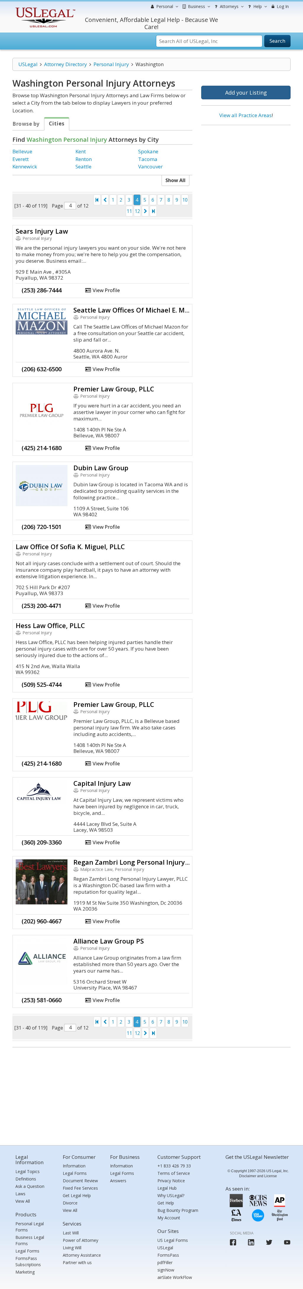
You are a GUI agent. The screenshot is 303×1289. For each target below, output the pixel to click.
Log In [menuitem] (282, 6)
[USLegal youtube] (287, 1242)
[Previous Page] (105, 200)
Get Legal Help (77, 1195)
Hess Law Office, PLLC (50, 625)
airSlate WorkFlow (174, 1277)
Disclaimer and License (258, 1176)
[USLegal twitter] (269, 1242)
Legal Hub (167, 1188)
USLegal (28, 64)
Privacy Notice (171, 1180)
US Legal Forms (172, 1240)
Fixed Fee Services (80, 1188)
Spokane (148, 151)
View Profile (105, 290)
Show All (175, 180)
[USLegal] (44, 8)
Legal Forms (27, 1251)
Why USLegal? (170, 1195)
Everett (20, 159)
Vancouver (150, 166)
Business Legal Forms (29, 1240)
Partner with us (77, 1262)
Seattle (83, 166)
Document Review (80, 1180)
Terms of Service (173, 1173)
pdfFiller (165, 1262)
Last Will (71, 1233)
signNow (165, 1270)
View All (22, 1201)
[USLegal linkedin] (251, 1242)
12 (137, 211)
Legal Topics (27, 1171)
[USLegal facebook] (233, 1242)
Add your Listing (246, 92)
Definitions (25, 1179)
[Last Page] (153, 211)
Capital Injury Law (102, 783)
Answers (118, 1180)
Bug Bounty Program (177, 1210)
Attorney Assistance (82, 1255)
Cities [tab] (57, 123)
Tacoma (147, 159)
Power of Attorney (80, 1240)
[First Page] (97, 200)
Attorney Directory (65, 64)
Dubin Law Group (100, 467)
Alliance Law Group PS (108, 940)
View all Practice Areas (245, 115)
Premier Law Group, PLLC (113, 388)
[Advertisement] (246, 168)
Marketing (25, 1272)
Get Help (165, 1203)
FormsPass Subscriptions (28, 1261)
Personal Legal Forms (29, 1227)
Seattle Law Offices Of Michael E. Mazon (136, 309)
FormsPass (168, 1255)
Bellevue (22, 151)
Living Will (72, 1247)
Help (257, 6)
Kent (80, 151)
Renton (83, 159)
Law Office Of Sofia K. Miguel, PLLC (70, 546)
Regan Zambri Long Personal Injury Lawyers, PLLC (152, 862)
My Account (168, 1218)
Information (74, 1166)
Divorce (70, 1203)
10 (185, 200)
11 (129, 211)
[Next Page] (145, 211)
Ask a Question (29, 1186)
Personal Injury (111, 64)
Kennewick (24, 166)
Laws (20, 1193)
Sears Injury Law (42, 231)
